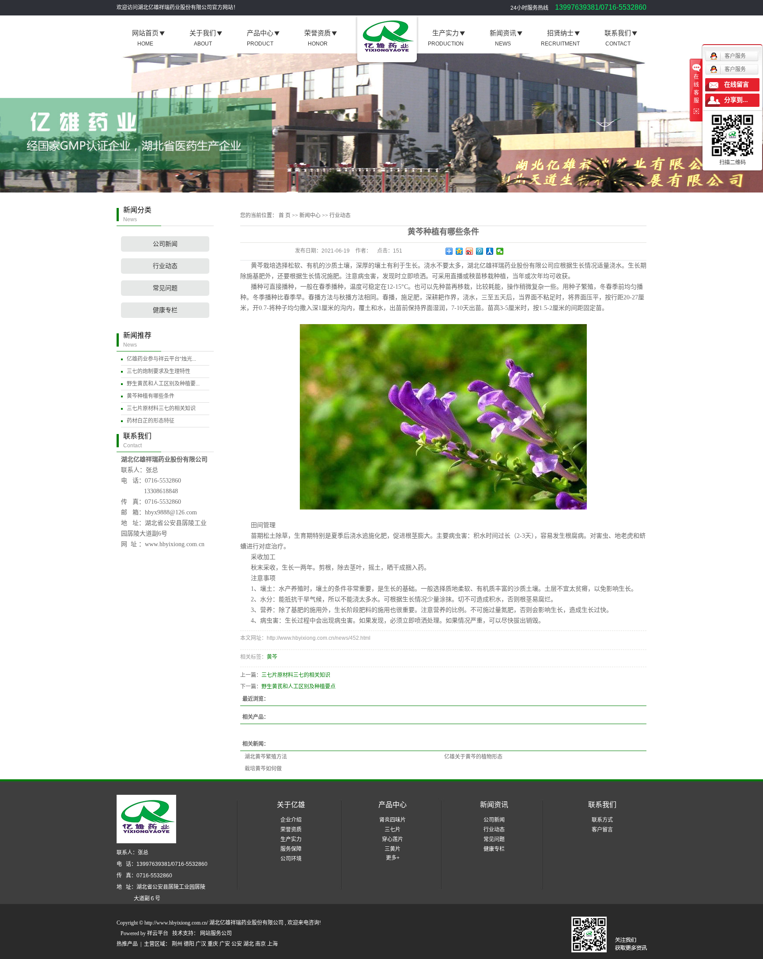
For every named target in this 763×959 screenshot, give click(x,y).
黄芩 (272, 657)
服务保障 (291, 849)
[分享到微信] (500, 251)
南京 (260, 944)
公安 (236, 944)
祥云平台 (157, 933)
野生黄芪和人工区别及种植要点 (298, 686)
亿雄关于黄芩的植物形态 (473, 757)
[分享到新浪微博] (469, 251)
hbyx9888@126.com (171, 512)
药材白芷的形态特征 (150, 421)
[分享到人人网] (490, 251)
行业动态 (165, 266)
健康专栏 (165, 310)
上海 (272, 944)
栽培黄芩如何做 (263, 769)
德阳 (189, 944)
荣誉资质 (291, 830)
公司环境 (291, 859)
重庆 (213, 944)
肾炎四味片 (392, 820)
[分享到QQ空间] (459, 251)
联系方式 (602, 820)
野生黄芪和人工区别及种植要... (163, 384)
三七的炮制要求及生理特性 (158, 371)
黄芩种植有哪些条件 (150, 396)
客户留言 (602, 830)
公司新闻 (165, 244)
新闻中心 (310, 215)
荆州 (177, 944)
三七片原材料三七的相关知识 (161, 408)
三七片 (392, 830)
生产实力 (291, 839)
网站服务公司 (216, 933)
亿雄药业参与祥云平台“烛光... (161, 359)
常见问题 (165, 288)
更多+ (393, 858)
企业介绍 (291, 820)
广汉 (201, 944)
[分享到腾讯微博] (479, 251)
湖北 (248, 944)
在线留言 (736, 84)
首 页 (285, 215)
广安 (224, 944)
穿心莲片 (392, 839)
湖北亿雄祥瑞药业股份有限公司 (510, 265)
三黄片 (392, 849)
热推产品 (127, 944)
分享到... (736, 100)
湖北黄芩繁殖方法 (266, 757)
